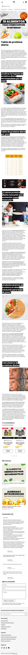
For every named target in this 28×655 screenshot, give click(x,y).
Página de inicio (4, 9)
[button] (25, 2)
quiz (16, 418)
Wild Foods (14, 653)
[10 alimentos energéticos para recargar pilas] (14, 473)
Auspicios (3, 624)
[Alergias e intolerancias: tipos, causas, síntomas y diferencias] (14, 496)
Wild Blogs (10, 9)
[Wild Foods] (14, 2)
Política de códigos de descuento (8, 639)
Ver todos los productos (7, 425)
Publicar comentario (9, 601)
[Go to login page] (23, 2)
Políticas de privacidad (6, 635)
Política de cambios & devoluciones (9, 637)
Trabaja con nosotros (5, 626)
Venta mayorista (4, 620)
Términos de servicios (5, 640)
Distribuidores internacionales (7, 622)
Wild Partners (4, 628)
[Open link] (14, 183)
